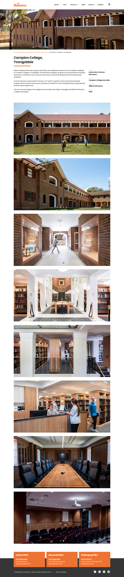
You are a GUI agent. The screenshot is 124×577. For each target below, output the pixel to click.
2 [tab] (60, 207)
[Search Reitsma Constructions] (109, 4)
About (56, 4)
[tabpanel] (62, 184)
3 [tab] (63, 207)
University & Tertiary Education (37, 52)
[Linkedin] (99, 572)
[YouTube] (108, 572)
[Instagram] (104, 572)
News (84, 4)
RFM (64, 4)
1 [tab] (57, 207)
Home (16, 52)
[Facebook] (95, 572)
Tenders (100, 4)
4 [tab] (66, 207)
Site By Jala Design (61, 572)
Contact (91, 4)
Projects (73, 4)
